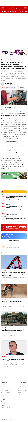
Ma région (12, 11)
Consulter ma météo (14, 240)
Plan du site (4, 409)
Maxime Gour (8, 83)
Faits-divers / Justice (6, 59)
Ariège (19, 395)
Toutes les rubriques (5, 403)
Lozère (19, 392)
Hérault (19, 386)
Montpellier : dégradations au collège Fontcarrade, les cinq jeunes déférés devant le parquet (13, 330)
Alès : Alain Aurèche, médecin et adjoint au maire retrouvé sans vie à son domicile (13, 359)
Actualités (21, 184)
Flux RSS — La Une (5, 407)
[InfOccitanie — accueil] (14, 8)
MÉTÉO (21, 11)
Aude (19, 388)
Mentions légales (5, 412)
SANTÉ (2, 395)
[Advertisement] (14, 30)
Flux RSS (3, 405)
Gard (19, 384)
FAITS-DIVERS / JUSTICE (6, 390)
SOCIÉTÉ (3, 388)
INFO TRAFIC (4, 386)
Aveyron (19, 394)
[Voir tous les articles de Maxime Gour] (2, 84)
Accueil (2, 401)
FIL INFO (4, 11)
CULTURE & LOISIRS (5, 392)
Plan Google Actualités (6, 410)
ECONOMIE (3, 394)
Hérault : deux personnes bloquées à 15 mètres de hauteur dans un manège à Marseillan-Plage (13, 274)
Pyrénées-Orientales (22, 390)
